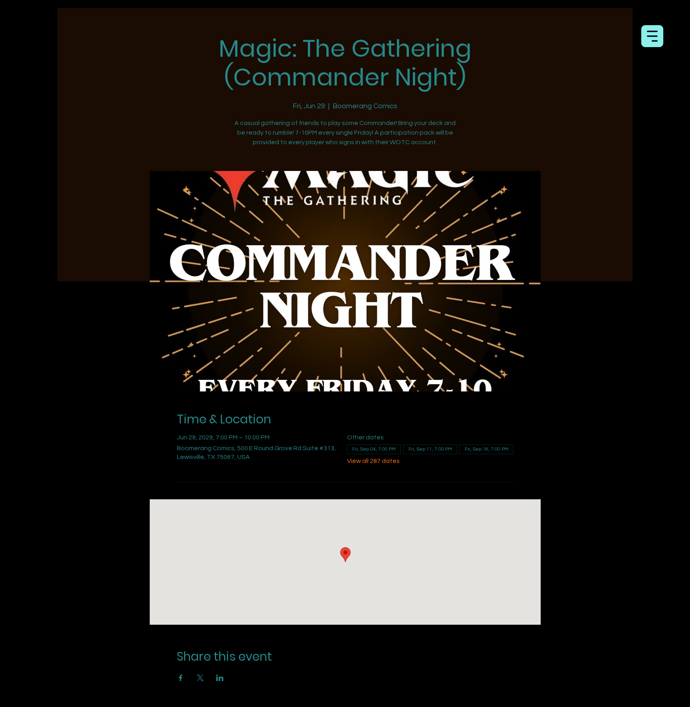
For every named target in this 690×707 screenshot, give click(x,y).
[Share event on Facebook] (180, 678)
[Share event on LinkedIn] (220, 678)
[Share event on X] (200, 678)
